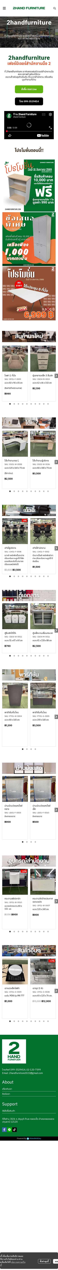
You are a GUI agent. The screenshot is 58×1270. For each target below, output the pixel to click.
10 (48, 404)
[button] (55, 8)
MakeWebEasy (35, 1138)
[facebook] (4, 1129)
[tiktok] (14, 1129)
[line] (9, 1129)
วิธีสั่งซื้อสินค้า (8, 1110)
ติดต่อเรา (6, 1093)
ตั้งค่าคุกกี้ (44, 1261)
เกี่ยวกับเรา (7, 1088)
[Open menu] (4, 8)
